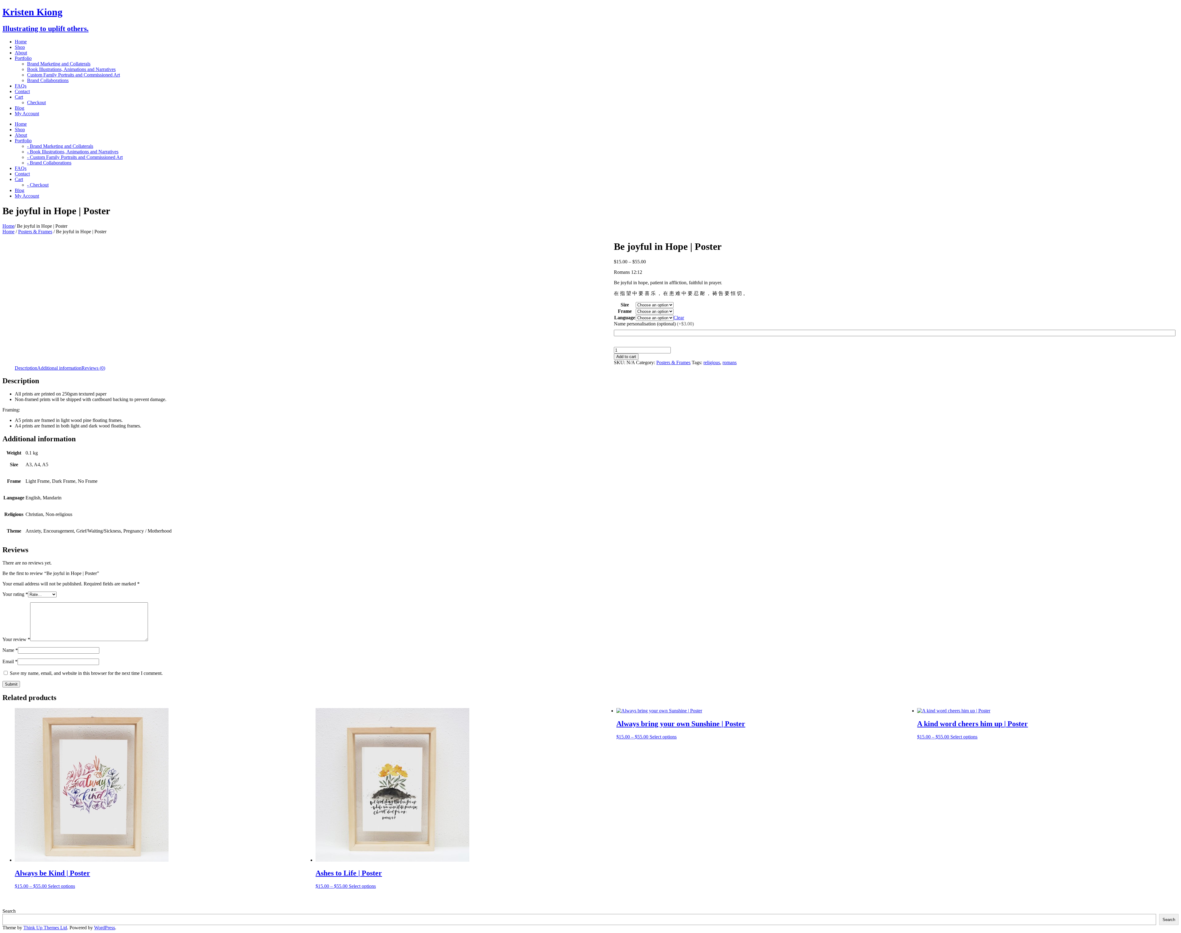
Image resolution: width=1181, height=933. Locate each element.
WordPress (104, 927)
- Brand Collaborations (49, 162)
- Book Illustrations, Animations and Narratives (72, 151)
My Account (27, 113)
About (21, 52)
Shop (20, 47)
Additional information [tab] (59, 368)
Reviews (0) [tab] (93, 368)
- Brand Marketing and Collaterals (60, 146)
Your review (16, 639)
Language (624, 317)
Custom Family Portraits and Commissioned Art (73, 74)
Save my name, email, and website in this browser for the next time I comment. (86, 673)
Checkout (36, 102)
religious (711, 362)
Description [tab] (26, 368)
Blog (19, 108)
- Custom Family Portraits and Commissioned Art (75, 157)
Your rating (15, 594)
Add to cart (626, 356)
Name (10, 650)
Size (625, 304)
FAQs (20, 86)
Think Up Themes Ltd (45, 927)
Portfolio (23, 58)
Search (9, 911)
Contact (22, 91)
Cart (19, 97)
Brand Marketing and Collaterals (58, 63)
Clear (679, 317)
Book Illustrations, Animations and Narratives (71, 69)
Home (21, 41)
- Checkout (38, 184)
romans (729, 362)
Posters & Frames (35, 231)
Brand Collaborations (48, 80)
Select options (61, 886)
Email (10, 661)
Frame (625, 311)
